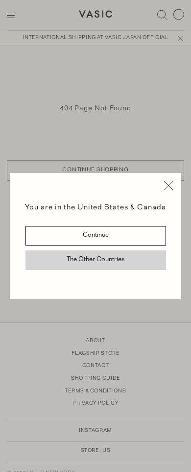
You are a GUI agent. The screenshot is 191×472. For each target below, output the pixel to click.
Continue (96, 235)
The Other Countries (96, 260)
